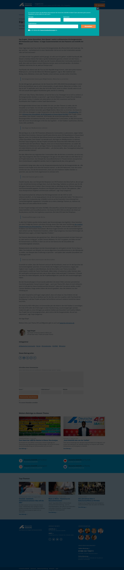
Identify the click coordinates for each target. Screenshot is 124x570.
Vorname (30, 17)
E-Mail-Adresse (32, 23)
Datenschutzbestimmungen (47, 30)
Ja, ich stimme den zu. (43, 30)
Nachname (66, 17)
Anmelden (88, 26)
